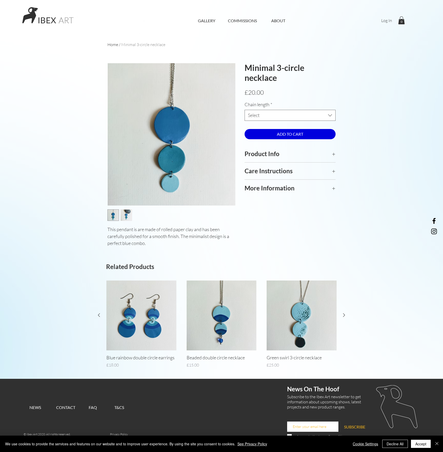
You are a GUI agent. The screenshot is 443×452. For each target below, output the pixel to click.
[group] (221, 327)
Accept (420, 443)
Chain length (258, 104)
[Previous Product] (99, 315)
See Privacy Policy (252, 443)
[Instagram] (434, 231)
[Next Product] (344, 315)
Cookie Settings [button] (365, 443)
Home (112, 44)
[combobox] (290, 115)
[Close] (437, 444)
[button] (401, 20)
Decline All (395, 443)
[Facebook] (434, 221)
